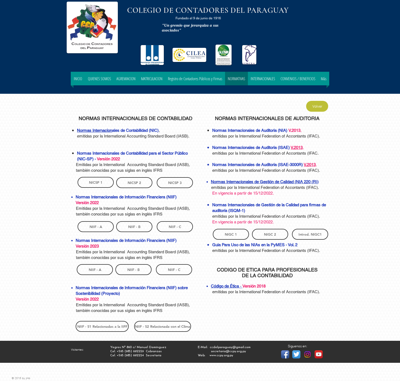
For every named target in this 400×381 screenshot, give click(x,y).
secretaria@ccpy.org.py (228, 351)
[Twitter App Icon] (296, 354)
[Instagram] (307, 354)
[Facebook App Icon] (285, 354)
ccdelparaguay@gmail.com (230, 347)
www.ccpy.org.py (221, 355)
